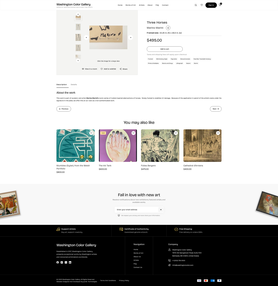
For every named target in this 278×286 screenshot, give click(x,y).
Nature (188, 63)
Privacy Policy (124, 280)
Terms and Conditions (108, 280)
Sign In (211, 5)
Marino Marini (155, 27)
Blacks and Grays (167, 63)
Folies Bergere (148, 165)
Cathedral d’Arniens (193, 165)
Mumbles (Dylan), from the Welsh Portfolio (73, 167)
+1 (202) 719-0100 (178, 260)
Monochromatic (185, 59)
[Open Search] (196, 5)
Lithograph (179, 63)
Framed (150, 59)
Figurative (174, 59)
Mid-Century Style (161, 59)
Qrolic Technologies (90, 282)
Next (130, 37)
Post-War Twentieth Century (202, 59)
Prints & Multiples (153, 63)
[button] (108, 37)
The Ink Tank (105, 165)
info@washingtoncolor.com (182, 265)
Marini (196, 63)
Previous (86, 37)
